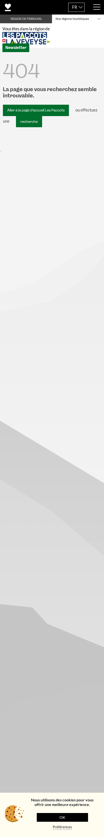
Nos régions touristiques (72, 19)
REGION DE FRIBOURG (26, 19)
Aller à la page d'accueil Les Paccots (36, 110)
